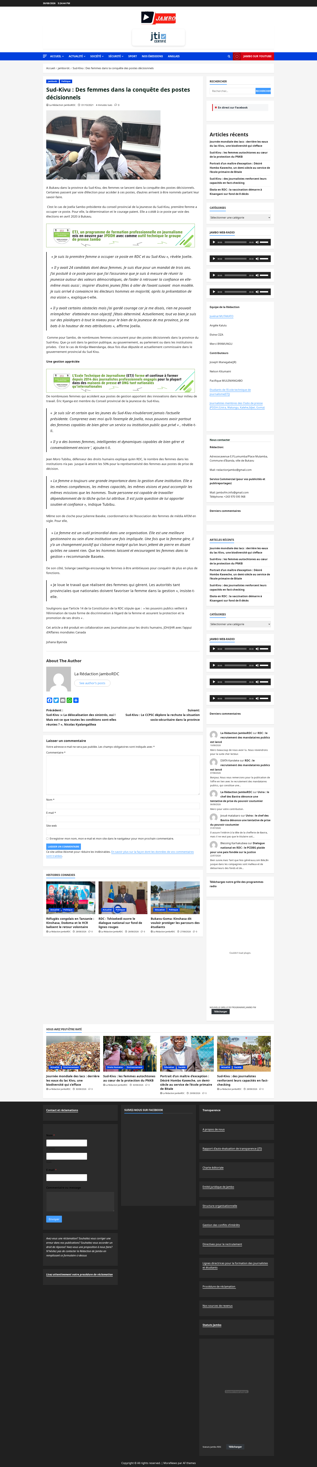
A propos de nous (214, 1129)
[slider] (264, 242)
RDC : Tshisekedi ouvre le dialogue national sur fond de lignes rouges (120, 923)
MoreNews (170, 1463)
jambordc (52, 81)
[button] (45, 56)
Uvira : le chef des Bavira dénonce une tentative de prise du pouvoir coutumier (239, 796)
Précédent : (81, 717)
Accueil (55, 56)
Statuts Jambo (212, 1325)
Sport (132, 56)
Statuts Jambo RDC (212, 1446)
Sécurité (114, 56)
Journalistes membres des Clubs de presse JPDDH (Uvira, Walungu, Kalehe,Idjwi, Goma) (237, 405)
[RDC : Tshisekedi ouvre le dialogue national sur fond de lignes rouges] (123, 897)
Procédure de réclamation (219, 1286)
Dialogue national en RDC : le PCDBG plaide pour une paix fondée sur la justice (237, 847)
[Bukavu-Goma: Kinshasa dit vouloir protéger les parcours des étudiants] (175, 897)
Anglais (174, 56)
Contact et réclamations (62, 1110)
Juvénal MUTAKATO (221, 316)
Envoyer (54, 1219)
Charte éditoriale (213, 1167)
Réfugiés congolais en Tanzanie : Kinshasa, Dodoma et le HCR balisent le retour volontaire (70, 923)
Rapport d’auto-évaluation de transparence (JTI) (232, 1148)
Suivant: (162, 715)
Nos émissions (152, 56)
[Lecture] (214, 242)
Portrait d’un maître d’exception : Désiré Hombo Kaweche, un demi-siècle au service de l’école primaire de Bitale (240, 168)
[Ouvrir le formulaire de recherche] (229, 56)
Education (160, 909)
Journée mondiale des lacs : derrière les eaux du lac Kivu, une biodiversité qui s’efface (73, 1080)
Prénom (50, 1148)
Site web (51, 825)
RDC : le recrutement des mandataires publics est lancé (240, 737)
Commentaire (56, 752)
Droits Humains (115, 1067)
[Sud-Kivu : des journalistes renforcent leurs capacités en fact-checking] (244, 1054)
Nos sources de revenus (218, 1306)
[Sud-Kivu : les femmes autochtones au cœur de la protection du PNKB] (130, 1054)
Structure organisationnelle (220, 1206)
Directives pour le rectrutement (222, 1244)
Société (95, 56)
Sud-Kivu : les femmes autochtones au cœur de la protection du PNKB (129, 1078)
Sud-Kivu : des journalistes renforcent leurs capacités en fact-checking (242, 1080)
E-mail (51, 813)
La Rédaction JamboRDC (62, 105)
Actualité (76, 56)
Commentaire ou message (63, 1187)
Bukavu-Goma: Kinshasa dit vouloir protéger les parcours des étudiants (175, 923)
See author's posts (92, 683)
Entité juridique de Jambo (218, 1187)
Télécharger (220, 1011)
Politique (65, 81)
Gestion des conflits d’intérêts (221, 1225)
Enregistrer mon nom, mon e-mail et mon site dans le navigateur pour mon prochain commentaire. (112, 838)
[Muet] (257, 242)
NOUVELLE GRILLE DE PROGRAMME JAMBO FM (233, 1007)
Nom (50, 799)
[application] (240, 242)
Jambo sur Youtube (257, 56)
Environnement (71, 1067)
